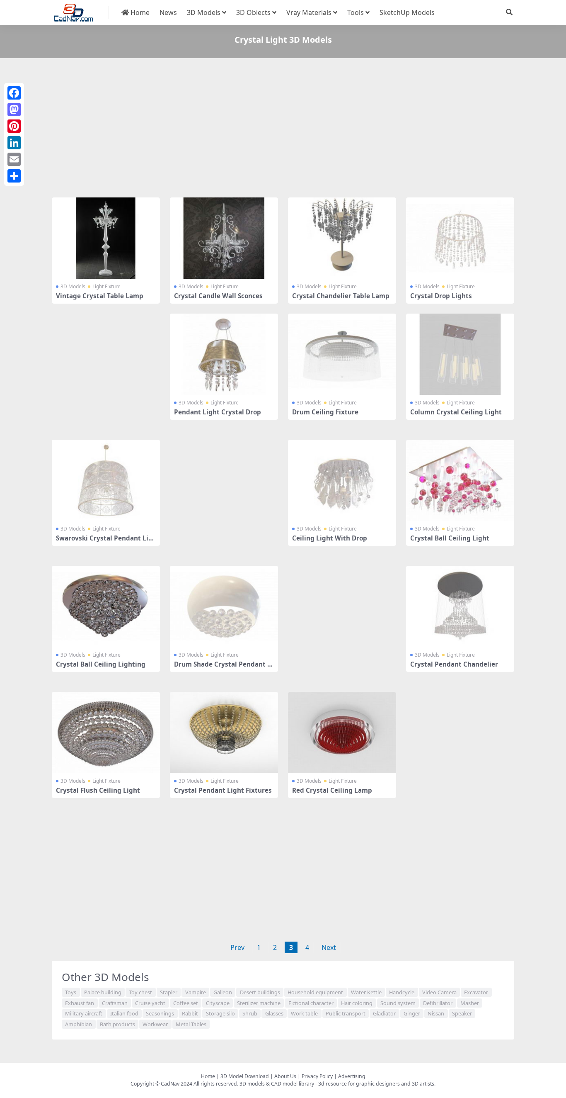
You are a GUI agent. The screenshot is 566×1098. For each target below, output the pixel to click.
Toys (70, 992)
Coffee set (185, 1003)
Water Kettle (366, 992)
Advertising (351, 1076)
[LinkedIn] (14, 142)
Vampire (195, 992)
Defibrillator (437, 1003)
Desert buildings (260, 992)
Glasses (274, 1013)
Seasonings (160, 1013)
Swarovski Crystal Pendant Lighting (104, 542)
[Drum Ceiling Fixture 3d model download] (342, 354)
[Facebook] (14, 93)
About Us (285, 1076)
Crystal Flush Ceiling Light (98, 790)
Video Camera (439, 992)
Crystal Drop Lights (441, 296)
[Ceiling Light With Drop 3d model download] (342, 480)
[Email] (14, 159)
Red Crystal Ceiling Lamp (332, 790)
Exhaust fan (79, 1003)
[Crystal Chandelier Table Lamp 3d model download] (342, 238)
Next (329, 947)
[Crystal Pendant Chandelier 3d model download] (460, 606)
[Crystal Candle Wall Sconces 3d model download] (224, 238)
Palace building (102, 992)
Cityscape (218, 1003)
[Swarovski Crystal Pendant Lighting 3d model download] (106, 480)
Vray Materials (308, 12)
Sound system (398, 1003)
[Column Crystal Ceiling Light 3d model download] (460, 354)
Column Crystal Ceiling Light (456, 412)
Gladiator (384, 1013)
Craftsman (115, 1003)
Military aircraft (83, 1013)
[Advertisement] (283, 129)
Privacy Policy (317, 1076)
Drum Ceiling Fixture (325, 412)
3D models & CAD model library (276, 1083)
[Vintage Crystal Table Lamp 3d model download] (106, 238)
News (168, 12)
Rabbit (190, 1013)
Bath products (117, 1024)
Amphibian (78, 1024)
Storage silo (220, 1013)
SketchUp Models (407, 12)
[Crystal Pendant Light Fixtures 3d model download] (224, 732)
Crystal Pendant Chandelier (454, 664)
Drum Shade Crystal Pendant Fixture (223, 668)
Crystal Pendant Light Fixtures (223, 790)
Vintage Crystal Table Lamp (99, 296)
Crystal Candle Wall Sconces (218, 296)
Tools (355, 12)
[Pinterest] (14, 126)
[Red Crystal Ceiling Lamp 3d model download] (342, 732)
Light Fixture (106, 286)
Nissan (436, 1013)
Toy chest (140, 992)
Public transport (345, 1013)
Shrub (249, 1013)
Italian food (124, 1013)
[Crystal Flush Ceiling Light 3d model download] (106, 732)
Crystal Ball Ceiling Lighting (100, 664)
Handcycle (401, 992)
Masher (469, 1003)
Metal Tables (191, 1024)
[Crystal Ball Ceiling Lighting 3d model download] (106, 606)
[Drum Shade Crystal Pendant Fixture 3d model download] (224, 606)
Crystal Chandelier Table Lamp (340, 296)
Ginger (412, 1013)
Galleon (222, 992)
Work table (304, 1013)
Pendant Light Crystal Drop (217, 412)
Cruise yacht (150, 1003)
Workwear (155, 1024)
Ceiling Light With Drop (329, 538)
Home (139, 12)
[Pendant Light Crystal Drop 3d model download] (224, 354)
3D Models (203, 12)
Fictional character (311, 1003)
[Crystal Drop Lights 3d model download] (460, 238)
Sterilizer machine (259, 1003)
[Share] (14, 176)
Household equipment (315, 992)
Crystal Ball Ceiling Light (449, 538)
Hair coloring (356, 1003)
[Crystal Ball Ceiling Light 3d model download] (460, 480)
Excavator (476, 992)
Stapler (168, 992)
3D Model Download (244, 1076)
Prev (237, 947)
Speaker (462, 1013)
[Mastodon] (14, 109)
